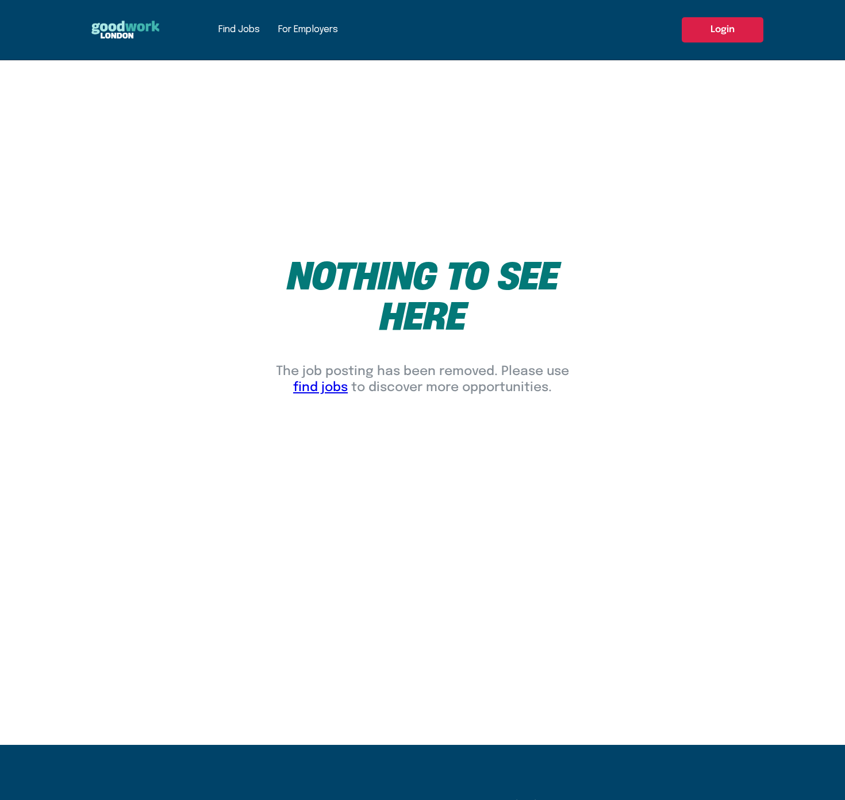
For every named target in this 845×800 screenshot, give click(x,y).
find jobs (320, 387)
